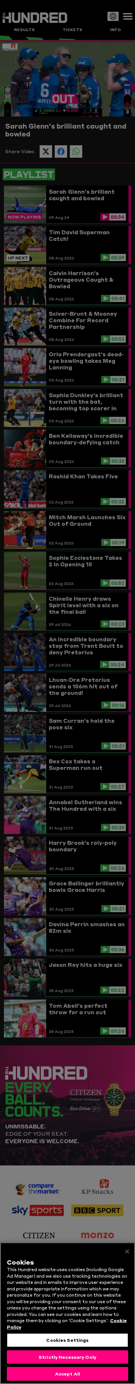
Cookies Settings (67, 1340)
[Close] (127, 1251)
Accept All (67, 1373)
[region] (67, 1313)
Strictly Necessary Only (67, 1357)
